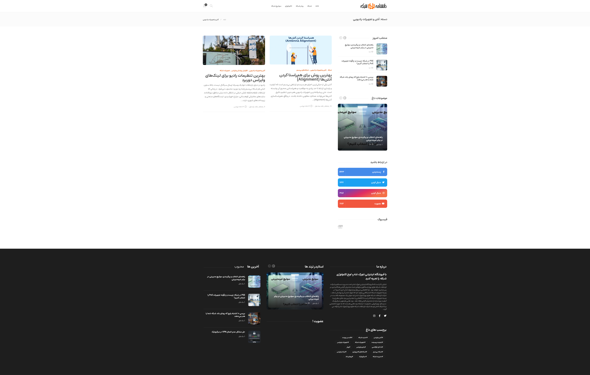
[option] (362, 65)
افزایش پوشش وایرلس (239, 70)
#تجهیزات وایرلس (343, 342)
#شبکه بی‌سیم (378, 351)
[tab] (253, 266)
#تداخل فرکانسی (377, 347)
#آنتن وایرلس (378, 337)
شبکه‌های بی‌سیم (303, 70)
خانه (317, 6)
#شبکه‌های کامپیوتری (359, 351)
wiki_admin (259, 107)
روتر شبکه (300, 6)
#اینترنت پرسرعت (377, 342)
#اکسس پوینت (347, 337)
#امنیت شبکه (363, 337)
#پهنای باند (349, 356)
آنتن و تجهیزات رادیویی (257, 70)
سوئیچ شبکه (276, 6)
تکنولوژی (288, 6)
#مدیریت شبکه (378, 356)
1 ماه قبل (379, 144)
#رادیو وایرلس (361, 347)
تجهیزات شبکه (225, 70)
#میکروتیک (363, 356)
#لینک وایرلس (341, 351)
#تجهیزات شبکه (360, 342)
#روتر (348, 347)
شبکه (309, 6)
